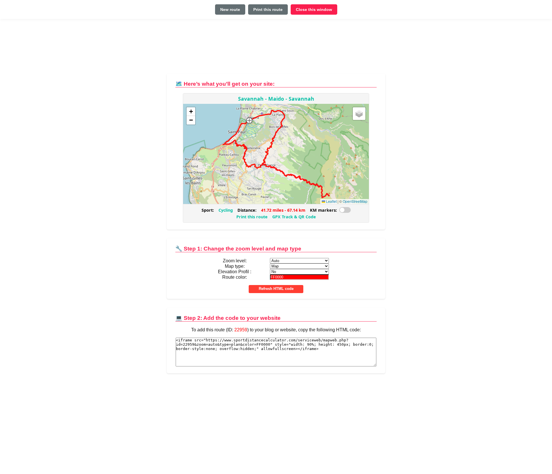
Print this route (268, 9)
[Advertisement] (275, 48)
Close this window (314, 9)
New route (230, 9)
